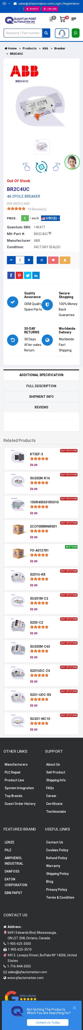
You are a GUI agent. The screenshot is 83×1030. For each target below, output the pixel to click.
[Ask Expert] (62, 33)
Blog (49, 881)
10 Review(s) (37, 209)
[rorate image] (26, 166)
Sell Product (55, 772)
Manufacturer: (19, 241)
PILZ (8, 850)
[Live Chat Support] (72, 162)
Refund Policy (56, 858)
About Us (53, 764)
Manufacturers (16, 764)
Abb (45, 48)
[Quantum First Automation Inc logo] (20, 20)
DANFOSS (12, 871)
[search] (46, 33)
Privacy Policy (56, 889)
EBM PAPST (13, 893)
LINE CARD (51, 9)
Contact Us (54, 842)
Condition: (15, 247)
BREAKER (14, 203)
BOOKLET (34, 9)
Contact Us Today (48, 1022)
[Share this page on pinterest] (19, 275)
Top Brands (13, 796)
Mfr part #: (16, 234)
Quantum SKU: (19, 227)
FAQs (50, 788)
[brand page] (24, 71)
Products (29, 48)
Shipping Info (56, 780)
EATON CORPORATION (16, 882)
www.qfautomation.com (25, 978)
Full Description (41, 386)
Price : (12, 218)
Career (51, 796)
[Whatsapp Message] (76, 33)
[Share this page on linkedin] (36, 275)
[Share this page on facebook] (11, 275)
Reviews (41, 407)
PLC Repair (13, 772)
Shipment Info (41, 397)
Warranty (53, 866)
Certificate (54, 804)
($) (5, 3)
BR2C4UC (16, 53)
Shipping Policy (57, 874)
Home (12, 48)
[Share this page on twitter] (27, 275)
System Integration (19, 788)
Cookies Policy (57, 850)
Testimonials (56, 811)
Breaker (59, 48)
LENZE (9, 842)
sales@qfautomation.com (35, 3)
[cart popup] (62, 20)
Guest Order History (20, 804)
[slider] (16, 208)
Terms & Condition (60, 897)
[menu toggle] (74, 20)
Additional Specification (41, 375)
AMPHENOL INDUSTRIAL (14, 860)
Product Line (14, 780)
